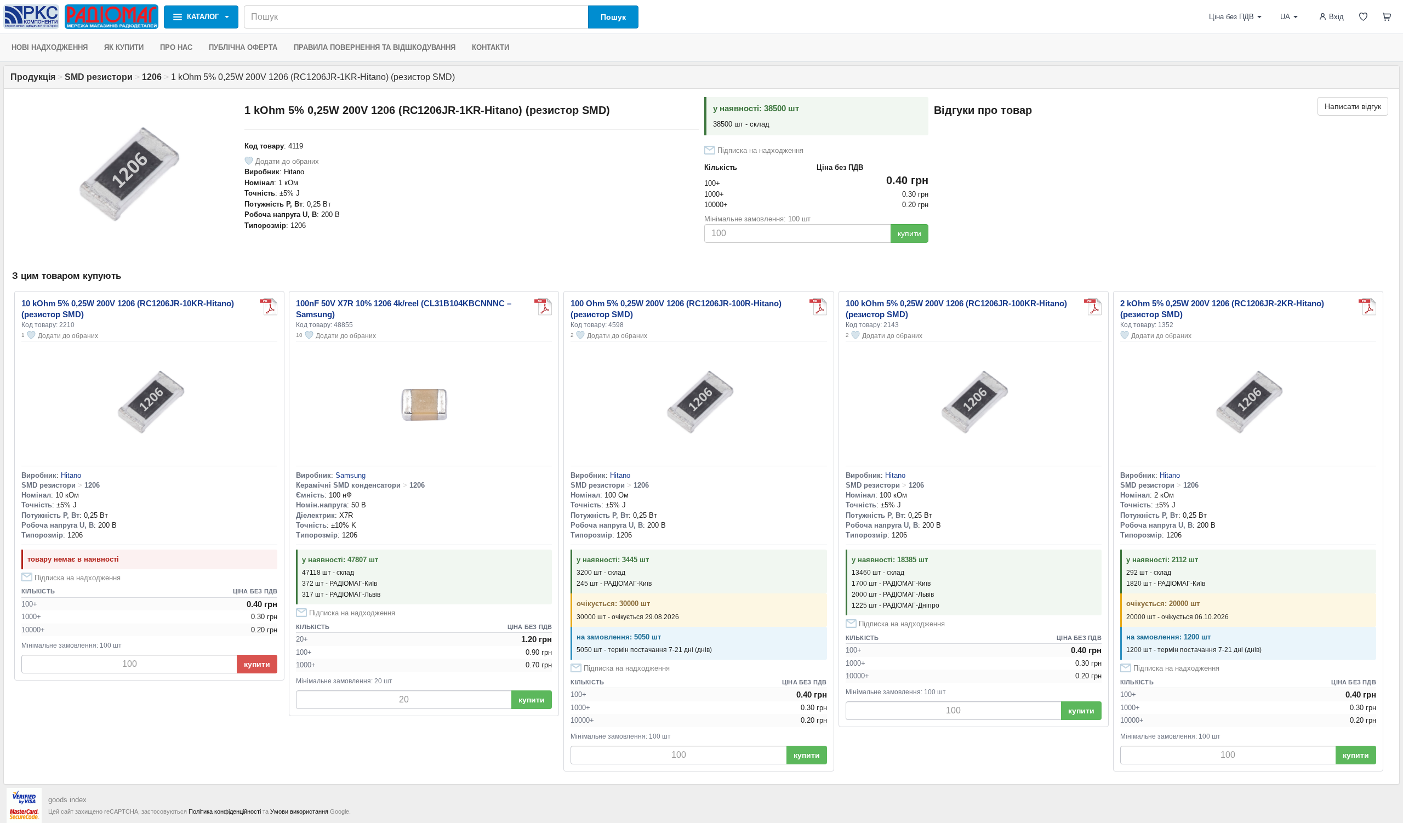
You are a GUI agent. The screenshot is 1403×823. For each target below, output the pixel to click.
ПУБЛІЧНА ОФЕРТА (243, 47)
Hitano (294, 172)
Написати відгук (1353, 106)
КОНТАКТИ (490, 47)
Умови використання (299, 811)
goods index (67, 800)
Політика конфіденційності (225, 811)
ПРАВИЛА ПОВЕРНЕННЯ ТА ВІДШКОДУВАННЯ (374, 47)
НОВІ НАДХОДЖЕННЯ (50, 47)
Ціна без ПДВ (1231, 17)
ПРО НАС (176, 47)
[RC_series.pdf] (268, 307)
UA (1285, 17)
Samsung (350, 475)
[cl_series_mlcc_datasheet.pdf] (543, 307)
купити (909, 233)
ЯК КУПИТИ (124, 47)
